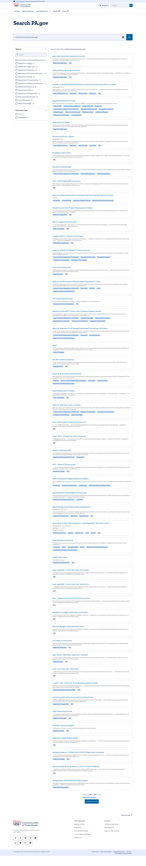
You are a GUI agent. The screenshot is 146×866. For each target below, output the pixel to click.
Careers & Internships (112, 824)
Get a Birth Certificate (81, 831)
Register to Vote (79, 824)
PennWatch (108, 827)
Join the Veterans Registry (82, 834)
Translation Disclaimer (119, 851)
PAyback (77, 837)
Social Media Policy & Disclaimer (123, 853)
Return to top (125, 815)
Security (129, 851)
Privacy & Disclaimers (106, 851)
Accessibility (95, 851)
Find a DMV (77, 827)
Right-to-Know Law (111, 831)
